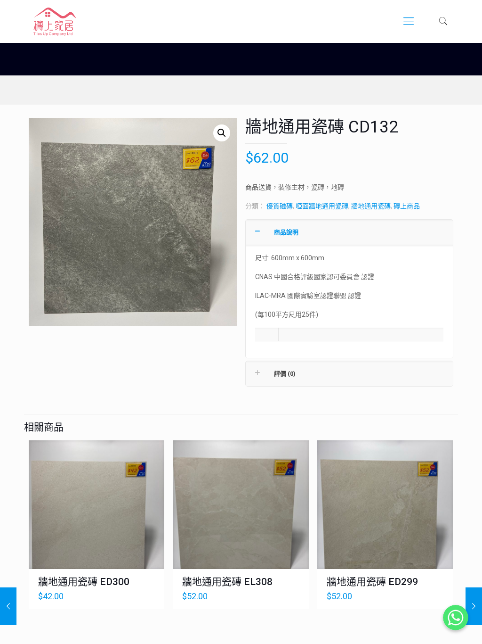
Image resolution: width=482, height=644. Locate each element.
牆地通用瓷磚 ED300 (83, 581)
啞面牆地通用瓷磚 (322, 206)
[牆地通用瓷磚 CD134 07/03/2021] (8, 606)
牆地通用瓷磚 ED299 (372, 581)
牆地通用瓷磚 (371, 206)
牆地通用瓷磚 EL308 (227, 581)
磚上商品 (407, 206)
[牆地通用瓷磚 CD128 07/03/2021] (474, 606)
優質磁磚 (279, 206)
